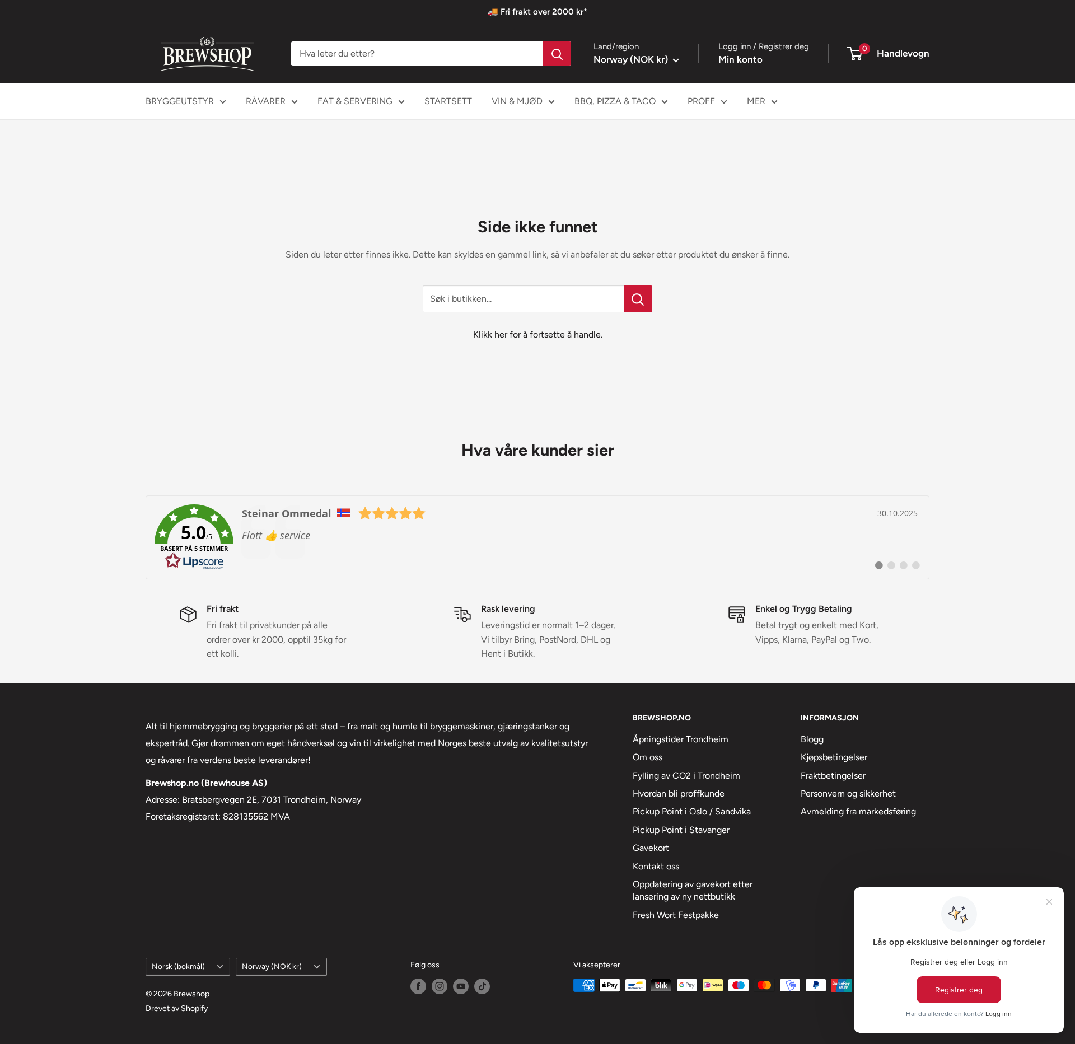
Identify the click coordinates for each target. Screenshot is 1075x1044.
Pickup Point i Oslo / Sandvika (692, 811)
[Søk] (557, 53)
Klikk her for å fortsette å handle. (537, 334)
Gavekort (651, 847)
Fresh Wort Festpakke (676, 915)
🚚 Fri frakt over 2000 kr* (537, 12)
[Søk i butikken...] (638, 298)
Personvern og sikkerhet (848, 793)
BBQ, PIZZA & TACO (615, 101)
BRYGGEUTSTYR (180, 101)
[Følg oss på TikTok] (482, 986)
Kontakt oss (656, 866)
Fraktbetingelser (833, 775)
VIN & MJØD (517, 101)
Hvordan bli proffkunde (679, 793)
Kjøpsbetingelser (834, 757)
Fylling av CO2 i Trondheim (686, 775)
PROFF (701, 101)
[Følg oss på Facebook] (418, 986)
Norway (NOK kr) (272, 966)
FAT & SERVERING (354, 101)
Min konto (740, 59)
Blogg (812, 739)
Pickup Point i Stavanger (681, 830)
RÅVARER (266, 101)
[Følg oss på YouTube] (461, 986)
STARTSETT (448, 101)
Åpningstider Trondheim (680, 739)
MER (756, 101)
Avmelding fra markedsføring (858, 811)
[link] (537, 537)
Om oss (647, 757)
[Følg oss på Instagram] (439, 986)
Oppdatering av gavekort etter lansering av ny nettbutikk (692, 890)
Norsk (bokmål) (178, 966)
